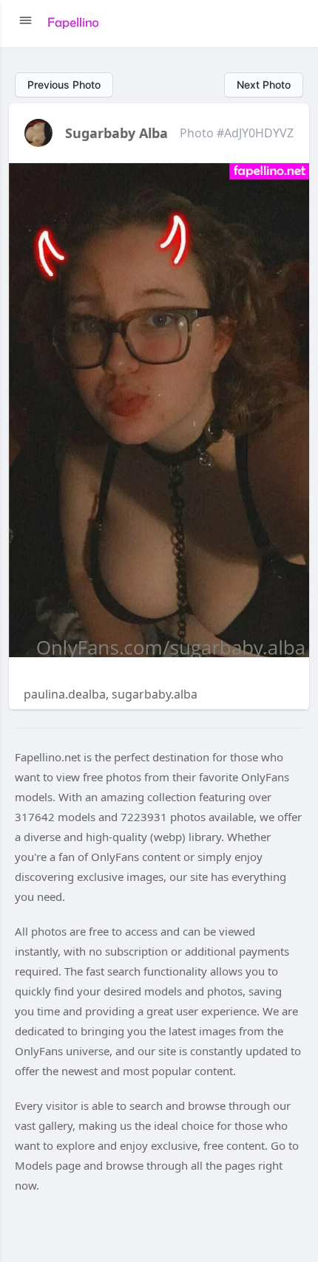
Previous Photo (64, 84)
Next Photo (264, 84)
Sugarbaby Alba (116, 133)
